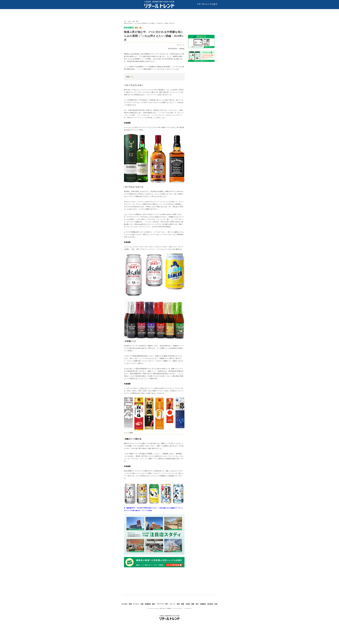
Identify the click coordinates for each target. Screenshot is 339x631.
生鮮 (142, 604)
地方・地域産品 (201, 604)
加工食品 (124, 604)
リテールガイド (187, 608)
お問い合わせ (162, 608)
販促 (136, 27)
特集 (125, 27)
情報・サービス (134, 604)
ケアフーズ (160, 604)
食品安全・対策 (212, 604)
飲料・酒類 (130, 27)
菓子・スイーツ (170, 604)
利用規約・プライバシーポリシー (175, 608)
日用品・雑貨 (190, 604)
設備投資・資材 (150, 604)
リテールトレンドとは (206, 4)
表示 (131, 76)
